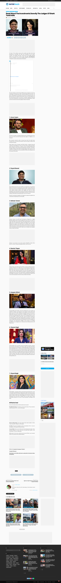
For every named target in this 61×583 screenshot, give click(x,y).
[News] (51, 356)
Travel (18, 564)
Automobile (11, 555)
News (11, 8)
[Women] (44, 358)
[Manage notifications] (59, 581)
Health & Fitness (15, 558)
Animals (7, 555)
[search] (54, 1)
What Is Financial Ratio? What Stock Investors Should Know (12, 481)
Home (8, 8)
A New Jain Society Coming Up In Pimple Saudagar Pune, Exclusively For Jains (50, 555)
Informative (35, 8)
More (48, 8)
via (9, 133)
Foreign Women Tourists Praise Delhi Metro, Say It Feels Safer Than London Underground (13, 510)
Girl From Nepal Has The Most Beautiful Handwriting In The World (50, 565)
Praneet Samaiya (9, 17)
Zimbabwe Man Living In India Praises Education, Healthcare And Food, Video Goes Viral (13, 524)
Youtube (10, 451)
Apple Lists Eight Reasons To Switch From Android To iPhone (31, 481)
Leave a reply (10, 493)
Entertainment (22, 8)
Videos (11, 565)
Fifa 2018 (7, 558)
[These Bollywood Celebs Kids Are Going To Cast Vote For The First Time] (42, 560)
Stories (11, 564)
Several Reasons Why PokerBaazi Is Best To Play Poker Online (50, 550)
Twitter (23, 449)
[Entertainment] (44, 356)
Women (15, 565)
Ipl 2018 (7, 561)
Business (7, 11)
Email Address (42, 363)
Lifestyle (15, 8)
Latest (11, 561)
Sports (44, 8)
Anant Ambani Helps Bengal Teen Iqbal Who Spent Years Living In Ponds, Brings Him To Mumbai (30, 510)
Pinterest (14, 451)
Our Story (7, 0)
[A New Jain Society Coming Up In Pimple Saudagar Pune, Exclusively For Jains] (42, 555)
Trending (16, 11)
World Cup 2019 (8, 567)
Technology (28, 8)
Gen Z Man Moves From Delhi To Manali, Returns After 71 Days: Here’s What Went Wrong (30, 524)
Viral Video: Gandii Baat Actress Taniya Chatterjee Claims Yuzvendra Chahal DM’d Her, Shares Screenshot (47, 416)
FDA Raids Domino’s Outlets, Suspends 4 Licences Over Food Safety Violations (46, 405)
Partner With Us (16, 0)
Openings (11, 0)
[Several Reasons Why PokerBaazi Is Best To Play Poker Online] (42, 550)
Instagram (19, 449)
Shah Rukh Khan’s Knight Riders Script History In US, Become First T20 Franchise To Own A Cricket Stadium (47, 411)
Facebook (15, 449)
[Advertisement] (39, 4)
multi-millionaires (32, 56)
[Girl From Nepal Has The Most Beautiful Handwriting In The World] (42, 565)
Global (40, 8)
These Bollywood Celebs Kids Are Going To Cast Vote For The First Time (50, 560)
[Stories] (51, 358)
